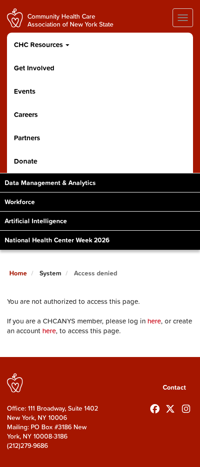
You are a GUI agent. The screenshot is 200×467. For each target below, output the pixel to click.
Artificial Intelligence (36, 221)
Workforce (20, 201)
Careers (26, 114)
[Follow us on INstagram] (186, 407)
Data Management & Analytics (50, 182)
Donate (25, 161)
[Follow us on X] (170, 407)
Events (24, 91)
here (154, 321)
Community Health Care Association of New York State (70, 20)
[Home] (15, 17)
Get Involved (34, 68)
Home (18, 273)
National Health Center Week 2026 (57, 240)
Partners (27, 138)
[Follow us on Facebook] (155, 407)
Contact (174, 387)
